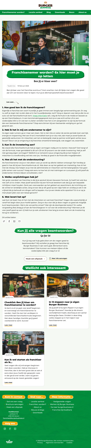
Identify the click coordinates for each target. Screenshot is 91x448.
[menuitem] (13, 12)
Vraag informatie (40, 116)
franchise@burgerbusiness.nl (13, 418)
